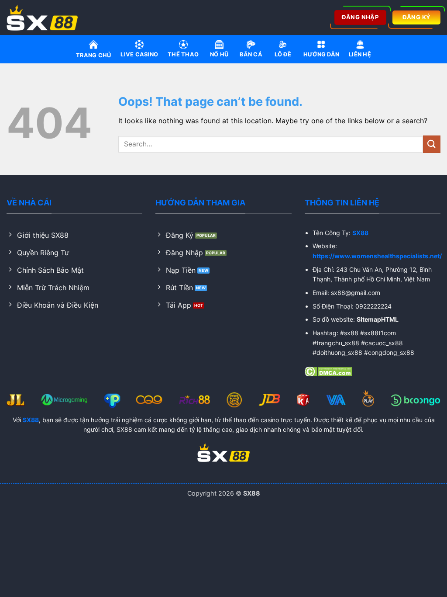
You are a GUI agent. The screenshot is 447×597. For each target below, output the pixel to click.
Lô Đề (283, 54)
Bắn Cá (251, 54)
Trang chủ (93, 55)
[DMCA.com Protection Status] (328, 371)
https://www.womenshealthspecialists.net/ (377, 256)
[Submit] (431, 144)
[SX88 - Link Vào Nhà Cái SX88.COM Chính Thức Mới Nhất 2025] (45, 17)
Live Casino (139, 54)
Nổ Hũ (219, 54)
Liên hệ (360, 54)
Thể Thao (183, 54)
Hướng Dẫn (321, 54)
